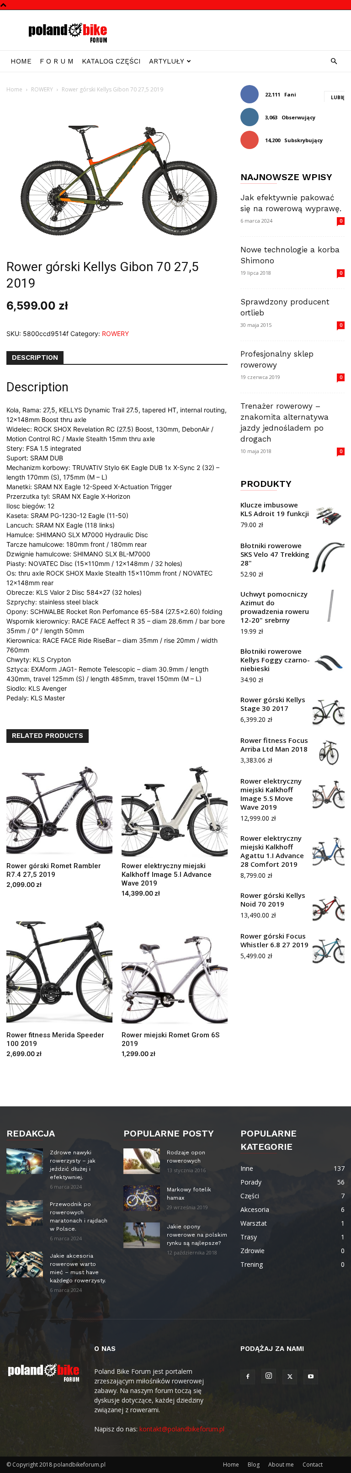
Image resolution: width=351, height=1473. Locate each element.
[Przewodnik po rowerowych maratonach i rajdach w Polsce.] (24, 1213)
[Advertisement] (237, 30)
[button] (334, 61)
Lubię (338, 97)
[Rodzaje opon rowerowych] (141, 1161)
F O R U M (57, 61)
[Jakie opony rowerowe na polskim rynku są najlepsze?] (141, 1235)
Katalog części (111, 61)
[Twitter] (289, 1377)
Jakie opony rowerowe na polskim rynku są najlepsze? (197, 1234)
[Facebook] (247, 1377)
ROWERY (42, 89)
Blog (254, 1464)
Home (21, 61)
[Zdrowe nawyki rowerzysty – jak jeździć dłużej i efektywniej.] (24, 1161)
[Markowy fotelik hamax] (141, 1198)
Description (35, 357)
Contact (313, 1464)
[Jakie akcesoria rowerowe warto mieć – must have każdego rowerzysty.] (24, 1264)
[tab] (35, 358)
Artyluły (166, 61)
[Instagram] (268, 1376)
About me (281, 1464)
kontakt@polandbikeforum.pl (181, 1429)
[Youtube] (310, 1377)
